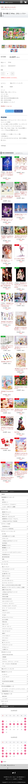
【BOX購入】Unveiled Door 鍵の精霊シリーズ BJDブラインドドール (20, 329)
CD (3, 683)
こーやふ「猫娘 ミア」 (19, 303)
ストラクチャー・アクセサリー (9, 504)
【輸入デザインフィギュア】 (10, 7)
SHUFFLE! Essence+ (7, 598)
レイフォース (5, 561)
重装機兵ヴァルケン (6, 545)
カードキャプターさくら (7, 580)
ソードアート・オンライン (8, 603)
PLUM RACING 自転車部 (7, 681)
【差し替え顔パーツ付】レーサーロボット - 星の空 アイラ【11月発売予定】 (7, 174)
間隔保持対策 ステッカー (7, 691)
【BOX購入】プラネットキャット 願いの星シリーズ (7, 219)
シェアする (18, 111)
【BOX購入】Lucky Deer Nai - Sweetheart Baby (20, 369)
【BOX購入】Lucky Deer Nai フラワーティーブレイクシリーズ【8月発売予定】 (20, 285)
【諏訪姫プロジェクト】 (6, 671)
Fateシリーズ (5, 624)
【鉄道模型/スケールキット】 (7, 497)
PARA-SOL (4, 621)
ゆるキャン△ (5, 640)
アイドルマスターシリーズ (8, 569)
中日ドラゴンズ (5, 514)
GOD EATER (5, 594)
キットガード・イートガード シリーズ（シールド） (14, 688)
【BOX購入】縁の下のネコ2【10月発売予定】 (7, 198)
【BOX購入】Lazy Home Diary (7, 392)
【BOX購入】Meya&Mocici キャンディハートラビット (7, 322)
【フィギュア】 (4, 564)
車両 (3, 499)
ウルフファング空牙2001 (7, 528)
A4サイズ (4, 703)
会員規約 (15, 779)
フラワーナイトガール (7, 628)
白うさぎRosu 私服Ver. (19, 258)
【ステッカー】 (4, 701)
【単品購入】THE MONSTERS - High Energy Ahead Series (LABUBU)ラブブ (20, 473)
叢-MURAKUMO (5, 556)
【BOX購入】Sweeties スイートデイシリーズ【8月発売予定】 (7, 305)
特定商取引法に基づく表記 (9, 777)
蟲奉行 (3, 633)
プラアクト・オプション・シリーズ (10, 661)
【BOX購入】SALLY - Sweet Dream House (7, 410)
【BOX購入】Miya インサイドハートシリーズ (20, 215)
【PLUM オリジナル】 (6, 652)
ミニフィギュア (5, 676)
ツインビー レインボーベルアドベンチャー (12, 552)
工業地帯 (4, 657)
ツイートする (10, 111)
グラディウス (5, 538)
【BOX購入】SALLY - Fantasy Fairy (20, 387)
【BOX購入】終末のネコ (6, 361)
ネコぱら (4, 615)
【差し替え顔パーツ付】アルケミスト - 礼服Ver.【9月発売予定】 (7, 284)
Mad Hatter (17, 432)
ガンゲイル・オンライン (7, 582)
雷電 (3, 559)
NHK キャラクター (6, 575)
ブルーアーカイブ (6, 631)
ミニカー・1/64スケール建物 (8, 506)
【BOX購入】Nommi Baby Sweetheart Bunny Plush (7, 478)
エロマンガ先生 (5, 578)
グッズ (3, 679)
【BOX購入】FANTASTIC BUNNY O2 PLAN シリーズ (20, 236)
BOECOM (4, 696)
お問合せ (20, 779)
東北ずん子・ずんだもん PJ (8, 516)
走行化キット (5, 502)
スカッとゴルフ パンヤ (7, 601)
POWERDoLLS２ (6, 526)
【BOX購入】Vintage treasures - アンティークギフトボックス (7, 429)
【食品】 (3, 494)
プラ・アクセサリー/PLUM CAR (9, 663)
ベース (3, 666)
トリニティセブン (6, 612)
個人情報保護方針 (20, 777)
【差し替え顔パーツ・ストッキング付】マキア (7, 261)
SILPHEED (4, 543)
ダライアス (4, 550)
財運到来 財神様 (4, 448)
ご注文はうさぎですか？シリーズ (9, 540)
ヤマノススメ (5, 638)
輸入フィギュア (5, 566)
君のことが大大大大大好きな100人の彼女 (11, 585)
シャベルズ (4, 698)
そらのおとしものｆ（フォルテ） (9, 605)
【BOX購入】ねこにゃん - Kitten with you (20, 348)
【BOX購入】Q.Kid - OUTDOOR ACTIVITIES (20, 410)
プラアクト (4, 659)
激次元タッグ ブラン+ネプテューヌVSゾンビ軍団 (13, 587)
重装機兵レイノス (6, 547)
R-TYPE (4, 534)
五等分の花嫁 (5, 596)
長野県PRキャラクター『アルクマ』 (10, 518)
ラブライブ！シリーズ (7, 644)
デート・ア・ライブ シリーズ (9, 608)
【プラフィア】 (4, 509)
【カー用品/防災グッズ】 (6, 693)
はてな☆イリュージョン (7, 617)
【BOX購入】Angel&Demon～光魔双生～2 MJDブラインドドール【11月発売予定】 (20, 194)
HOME (2, 7)
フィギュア (4, 674)
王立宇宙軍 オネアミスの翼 (8, 536)
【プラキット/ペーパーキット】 (8, 531)
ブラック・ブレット (6, 626)
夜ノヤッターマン (6, 642)
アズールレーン (5, 571)
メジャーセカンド (6, 635)
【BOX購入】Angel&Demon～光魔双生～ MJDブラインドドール (7, 237)
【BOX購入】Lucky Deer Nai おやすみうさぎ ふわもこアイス (20, 455)
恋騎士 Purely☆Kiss (6, 589)
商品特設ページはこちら (6, 106)
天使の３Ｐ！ (5, 610)
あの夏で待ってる (6, 573)
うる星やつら (5, 649)
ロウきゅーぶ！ (5, 647)
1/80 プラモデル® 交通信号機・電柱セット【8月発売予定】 (7, 347)
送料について (8, 779)
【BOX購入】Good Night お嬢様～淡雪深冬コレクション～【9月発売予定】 (20, 168)
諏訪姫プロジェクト (6, 512)
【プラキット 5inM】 (6, 523)
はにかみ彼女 (5, 619)
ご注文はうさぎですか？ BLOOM (9, 521)
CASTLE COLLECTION (7, 654)
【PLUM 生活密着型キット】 (7, 686)
